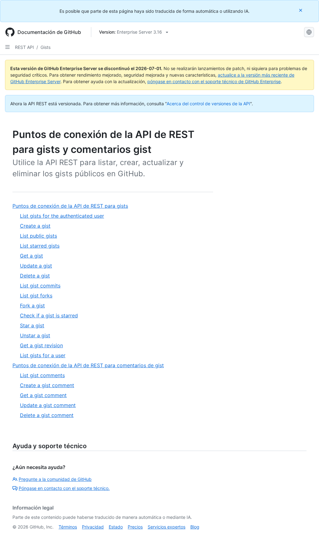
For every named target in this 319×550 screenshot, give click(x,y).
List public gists (38, 236)
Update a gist (36, 266)
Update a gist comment (48, 405)
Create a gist (35, 226)
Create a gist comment (47, 385)
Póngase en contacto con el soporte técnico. (64, 488)
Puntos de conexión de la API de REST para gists (70, 206)
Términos (68, 526)
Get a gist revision (41, 345)
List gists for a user (42, 355)
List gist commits (40, 285)
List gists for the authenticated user (62, 216)
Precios (135, 526)
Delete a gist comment (47, 415)
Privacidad (93, 526)
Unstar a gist (35, 335)
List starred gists (40, 246)
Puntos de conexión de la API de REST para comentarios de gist (88, 365)
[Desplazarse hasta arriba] (305, 536)
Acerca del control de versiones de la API (208, 103)
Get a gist (31, 256)
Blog (194, 526)
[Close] (301, 10)
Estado (116, 526)
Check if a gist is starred (49, 315)
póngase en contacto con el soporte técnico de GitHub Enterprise (214, 81)
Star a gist (32, 325)
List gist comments (42, 375)
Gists (45, 47)
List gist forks (36, 295)
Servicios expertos (166, 526)
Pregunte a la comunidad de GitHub (55, 479)
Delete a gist (35, 276)
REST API (24, 47)
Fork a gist (32, 305)
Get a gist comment (43, 395)
